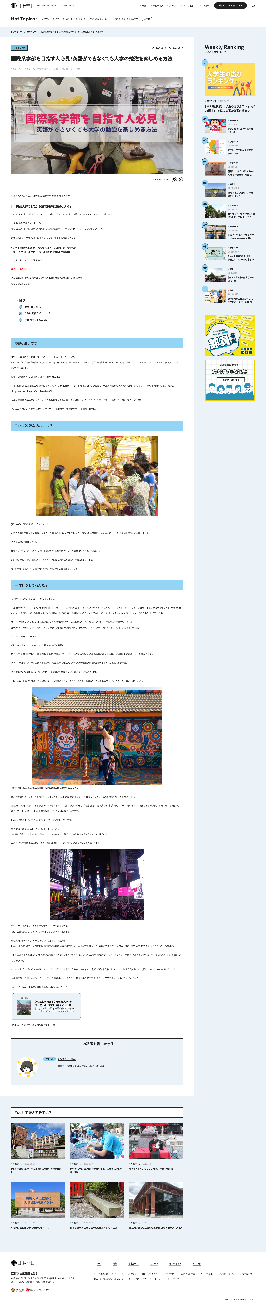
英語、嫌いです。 (33, 306)
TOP (99, 1263)
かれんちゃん (67, 1059)
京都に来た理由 (129, 1273)
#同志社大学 (66, 68)
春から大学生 (132, 18)
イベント (205, 5)
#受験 (55, 68)
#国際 (77, 68)
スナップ (173, 5)
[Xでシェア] (180, 179)
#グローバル (17, 68)
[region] (133, 19)
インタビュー (189, 5)
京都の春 (116, 18)
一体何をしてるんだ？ (36, 319)
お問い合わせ (246, 1273)
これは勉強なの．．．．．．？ (38, 313)
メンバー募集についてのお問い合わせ (217, 1273)
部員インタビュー (150, 1273)
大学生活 (46, 18)
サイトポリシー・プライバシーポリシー (145, 1279)
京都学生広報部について (105, 1273)
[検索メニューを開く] (253, 5)
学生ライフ (158, 5)
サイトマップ (173, 1279)
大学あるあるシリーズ (97, 18)
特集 (144, 5)
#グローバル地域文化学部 (37, 68)
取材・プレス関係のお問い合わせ (108, 1279)
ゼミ (80, 18)
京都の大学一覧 (188, 1273)
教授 (58, 18)
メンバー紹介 (169, 1273)
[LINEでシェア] (174, 179)
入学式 (147, 18)
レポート (69, 18)
